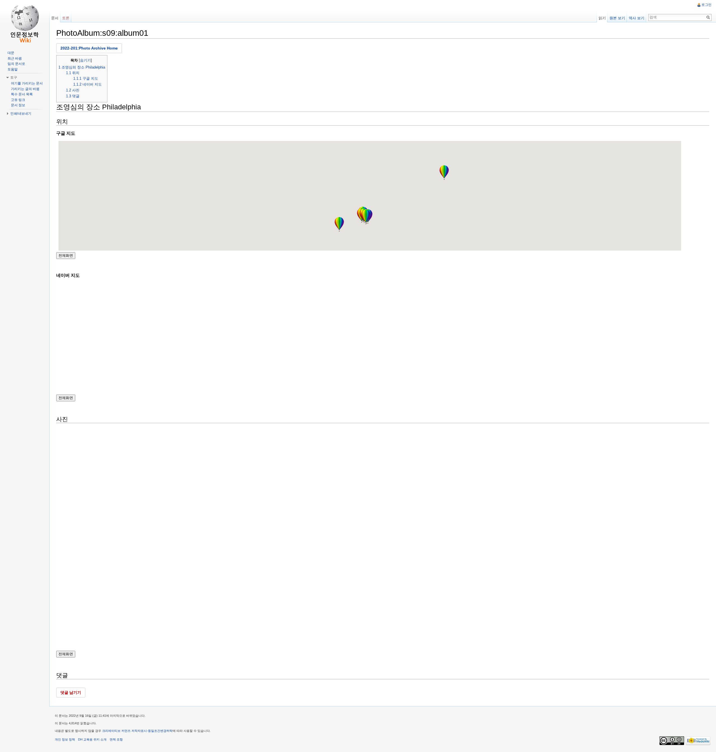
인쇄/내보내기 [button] (20, 113)
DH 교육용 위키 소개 (92, 739)
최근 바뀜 (15, 58)
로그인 (706, 5)
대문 (11, 53)
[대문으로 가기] (24, 22)
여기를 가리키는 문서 (27, 83)
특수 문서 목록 (22, 94)
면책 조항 (116, 739)
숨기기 (85, 60)
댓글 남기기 (70, 692)
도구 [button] (13, 77)
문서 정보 (18, 105)
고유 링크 (18, 100)
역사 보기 (636, 18)
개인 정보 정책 (65, 739)
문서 (54, 18)
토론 (65, 18)
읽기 (602, 18)
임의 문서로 (16, 64)
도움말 (13, 69)
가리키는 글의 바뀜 (25, 89)
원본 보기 (617, 18)
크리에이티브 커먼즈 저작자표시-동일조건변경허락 (137, 730)
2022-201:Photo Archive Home (89, 48)
